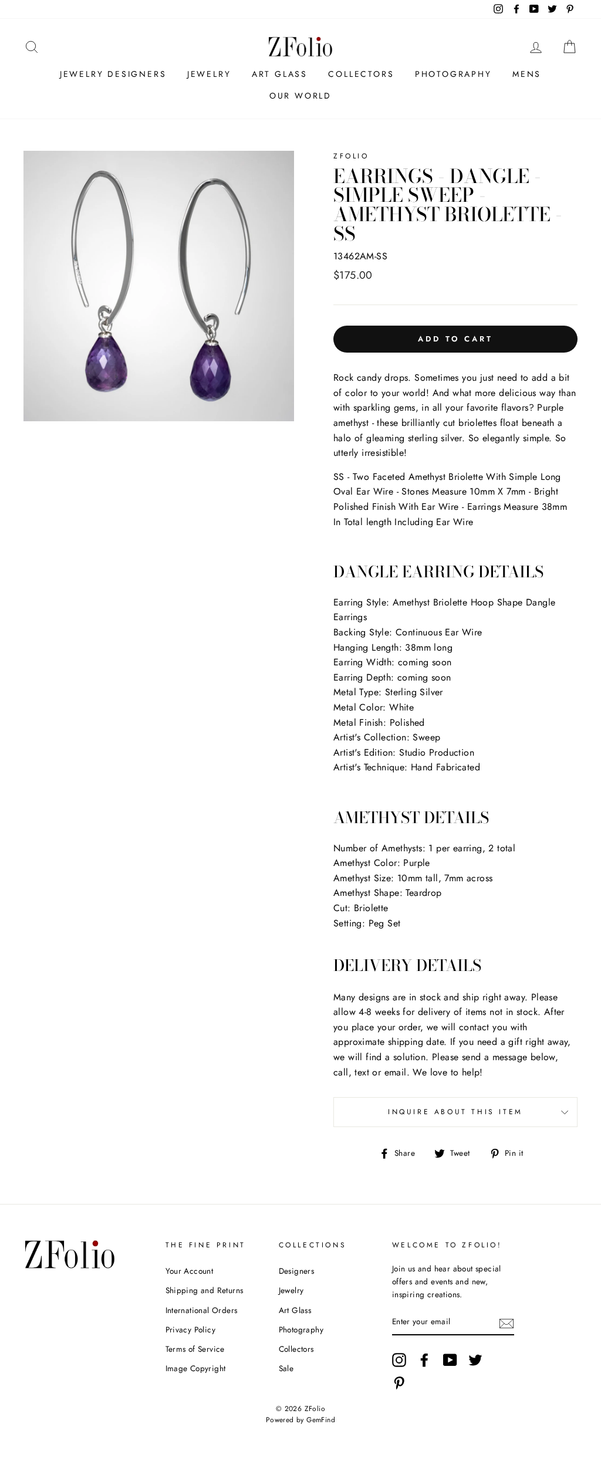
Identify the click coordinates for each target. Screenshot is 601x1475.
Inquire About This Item (455, 1112)
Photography (453, 74)
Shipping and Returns (205, 1290)
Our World (300, 96)
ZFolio (351, 156)
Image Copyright (196, 1368)
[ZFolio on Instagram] (399, 1360)
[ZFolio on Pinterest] (399, 1383)
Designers (297, 1271)
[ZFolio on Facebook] (424, 1360)
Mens (526, 74)
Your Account (190, 1271)
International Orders (202, 1310)
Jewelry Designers (113, 74)
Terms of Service (195, 1349)
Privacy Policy (191, 1329)
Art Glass (280, 74)
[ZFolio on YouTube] (450, 1360)
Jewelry (209, 74)
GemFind (320, 1420)
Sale (286, 1368)
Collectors (361, 74)
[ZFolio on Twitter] (475, 1360)
